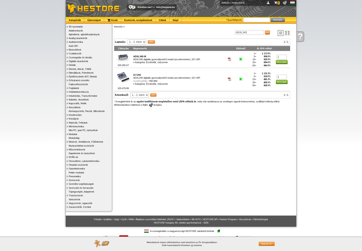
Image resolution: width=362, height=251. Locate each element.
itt (192, 245)
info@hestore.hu (165, 7)
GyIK (124, 219)
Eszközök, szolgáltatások (138, 20)
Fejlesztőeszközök (78, 84)
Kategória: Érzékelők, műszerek (151, 62)
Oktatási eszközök (78, 165)
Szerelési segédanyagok (81, 184)
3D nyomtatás (76, 26)
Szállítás (107, 219)
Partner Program (228, 219)
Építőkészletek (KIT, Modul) (83, 76)
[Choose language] (292, 3)
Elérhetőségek (260, 219)
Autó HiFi (73, 46)
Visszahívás (245, 219)
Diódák (72, 65)
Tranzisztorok (76, 195)
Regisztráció (238, 2)
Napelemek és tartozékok (82, 153)
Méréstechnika (76, 126)
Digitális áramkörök (78, 61)
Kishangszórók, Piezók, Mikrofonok (87, 111)
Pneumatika (75, 176)
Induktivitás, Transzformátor (83, 96)
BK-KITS (196, 219)
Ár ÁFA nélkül (264, 48)
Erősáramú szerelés (79, 80)
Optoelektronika (77, 168)
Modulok (73, 134)
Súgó (175, 20)
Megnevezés (140, 48)
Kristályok (74, 118)
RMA (131, 219)
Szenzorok (74, 180)
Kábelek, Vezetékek (79, 99)
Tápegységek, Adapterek (81, 191)
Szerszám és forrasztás (81, 188)
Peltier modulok (76, 172)
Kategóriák (75, 20)
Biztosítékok (75, 49)
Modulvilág (74, 138)
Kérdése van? (145, 7)
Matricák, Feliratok (78, 122)
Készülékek (75, 107)
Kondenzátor (75, 115)
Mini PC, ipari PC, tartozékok (83, 130)
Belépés (226, 2)
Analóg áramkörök (78, 38)
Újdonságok (94, 20)
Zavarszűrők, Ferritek (80, 207)
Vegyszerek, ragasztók (80, 203)
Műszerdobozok (77, 149)
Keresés (118, 26)
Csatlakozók (75, 53)
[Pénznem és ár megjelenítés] (285, 3)
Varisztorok (74, 199)
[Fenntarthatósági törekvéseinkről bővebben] (218, 231)
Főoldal (97, 219)
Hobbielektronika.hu (79, 92)
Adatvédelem (183, 219)
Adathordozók (76, 30)
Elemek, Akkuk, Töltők (80, 69)
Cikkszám (123, 48)
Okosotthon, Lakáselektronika (84, 161)
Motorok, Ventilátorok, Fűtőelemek (86, 141)
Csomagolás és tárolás (80, 57)
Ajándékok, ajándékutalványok (84, 34)
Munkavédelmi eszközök (81, 145)
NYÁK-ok (73, 157)
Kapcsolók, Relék (78, 103)
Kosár (114, 20)
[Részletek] (280, 33)
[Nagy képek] (287, 33)
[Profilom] (268, 3)
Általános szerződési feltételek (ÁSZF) (155, 219)
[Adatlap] (230, 60)
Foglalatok (74, 88)
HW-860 (153, 81)
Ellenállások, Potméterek (81, 73)
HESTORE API (210, 219)
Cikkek (162, 20)
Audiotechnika (76, 42)
